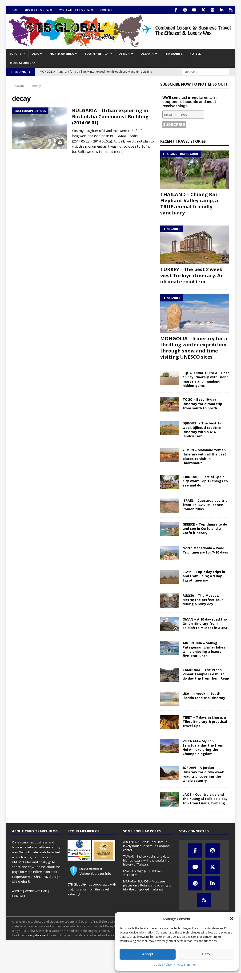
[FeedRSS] (231, 10)
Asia (35, 54)
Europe (15, 54)
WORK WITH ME (36, 891)
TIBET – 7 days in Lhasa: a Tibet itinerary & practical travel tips (205, 721)
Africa (124, 54)
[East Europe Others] (39, 128)
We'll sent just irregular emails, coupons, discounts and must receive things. (189, 101)
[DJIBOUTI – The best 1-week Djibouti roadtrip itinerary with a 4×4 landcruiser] (169, 428)
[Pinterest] (212, 10)
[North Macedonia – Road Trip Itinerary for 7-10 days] (169, 553)
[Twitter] (203, 10)
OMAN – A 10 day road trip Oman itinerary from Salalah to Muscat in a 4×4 (205, 623)
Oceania (147, 54)
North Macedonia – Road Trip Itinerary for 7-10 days (205, 550)
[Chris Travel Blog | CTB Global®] (120, 46)
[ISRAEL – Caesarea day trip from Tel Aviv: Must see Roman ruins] (169, 505)
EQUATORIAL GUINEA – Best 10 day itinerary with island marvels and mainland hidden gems (206, 379)
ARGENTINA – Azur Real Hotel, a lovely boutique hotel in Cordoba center (146, 846)
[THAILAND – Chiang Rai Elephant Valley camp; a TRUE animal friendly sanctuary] (194, 169)
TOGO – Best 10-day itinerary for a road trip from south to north (202, 403)
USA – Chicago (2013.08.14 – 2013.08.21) (142, 873)
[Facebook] (176, 10)
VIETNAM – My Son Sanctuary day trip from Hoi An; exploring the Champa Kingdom (203, 747)
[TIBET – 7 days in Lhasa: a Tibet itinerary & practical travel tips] (169, 722)
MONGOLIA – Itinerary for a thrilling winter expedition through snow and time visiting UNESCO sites (193, 347)
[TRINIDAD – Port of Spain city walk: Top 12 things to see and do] (169, 482)
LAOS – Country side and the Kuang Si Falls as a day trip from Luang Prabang (205, 798)
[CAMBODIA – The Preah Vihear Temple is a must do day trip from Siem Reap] (169, 675)
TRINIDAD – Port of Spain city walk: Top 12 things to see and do (205, 481)
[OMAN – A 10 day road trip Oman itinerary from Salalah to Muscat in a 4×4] (169, 624)
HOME (13, 10)
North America (62, 54)
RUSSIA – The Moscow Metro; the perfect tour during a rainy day (203, 599)
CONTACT (106, 10)
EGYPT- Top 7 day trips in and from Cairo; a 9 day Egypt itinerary (204, 576)
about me (53, 867)
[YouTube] (194, 10)
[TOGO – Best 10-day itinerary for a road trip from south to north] (169, 404)
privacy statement (36, 935)
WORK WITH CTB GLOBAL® (76, 10)
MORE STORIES (20, 63)
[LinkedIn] (221, 10)
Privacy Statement (185, 965)
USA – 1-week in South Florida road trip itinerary (204, 695)
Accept (147, 954)
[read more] (114, 151)
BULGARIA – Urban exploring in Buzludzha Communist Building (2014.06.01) (110, 116)
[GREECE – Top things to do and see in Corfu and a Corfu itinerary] (169, 529)
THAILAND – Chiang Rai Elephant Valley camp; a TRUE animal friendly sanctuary (189, 203)
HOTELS (195, 54)
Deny (206, 954)
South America (96, 54)
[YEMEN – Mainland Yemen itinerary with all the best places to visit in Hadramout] (169, 455)
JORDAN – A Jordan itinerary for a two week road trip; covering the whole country (203, 774)
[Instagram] (185, 10)
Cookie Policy (163, 965)
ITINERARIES (173, 54)
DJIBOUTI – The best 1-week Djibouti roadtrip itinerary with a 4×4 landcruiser (202, 429)
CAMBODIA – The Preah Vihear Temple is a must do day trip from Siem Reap (206, 674)
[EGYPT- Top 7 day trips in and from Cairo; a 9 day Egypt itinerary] (169, 577)
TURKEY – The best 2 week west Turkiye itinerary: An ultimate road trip (192, 275)
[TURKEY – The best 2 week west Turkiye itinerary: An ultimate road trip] (194, 244)
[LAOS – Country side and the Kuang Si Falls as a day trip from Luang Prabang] (169, 799)
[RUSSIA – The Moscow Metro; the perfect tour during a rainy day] (169, 600)
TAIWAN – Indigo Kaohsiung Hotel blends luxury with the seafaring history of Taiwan (146, 860)
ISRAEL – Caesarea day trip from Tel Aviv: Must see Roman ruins (205, 504)
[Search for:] (205, 71)
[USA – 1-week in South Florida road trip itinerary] (169, 699)
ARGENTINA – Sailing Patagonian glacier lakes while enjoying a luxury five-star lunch (204, 649)
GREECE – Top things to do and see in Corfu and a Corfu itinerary (205, 528)
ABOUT (17, 891)
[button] (231, 918)
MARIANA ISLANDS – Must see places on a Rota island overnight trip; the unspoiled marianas (147, 885)
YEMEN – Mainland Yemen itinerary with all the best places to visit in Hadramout (204, 456)
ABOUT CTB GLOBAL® (38, 10)
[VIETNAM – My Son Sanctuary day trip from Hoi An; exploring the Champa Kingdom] (169, 746)
